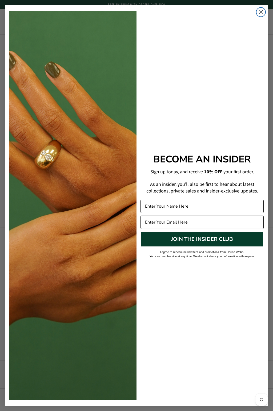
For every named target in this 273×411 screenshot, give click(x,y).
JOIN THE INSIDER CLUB (202, 239)
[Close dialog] (261, 12)
